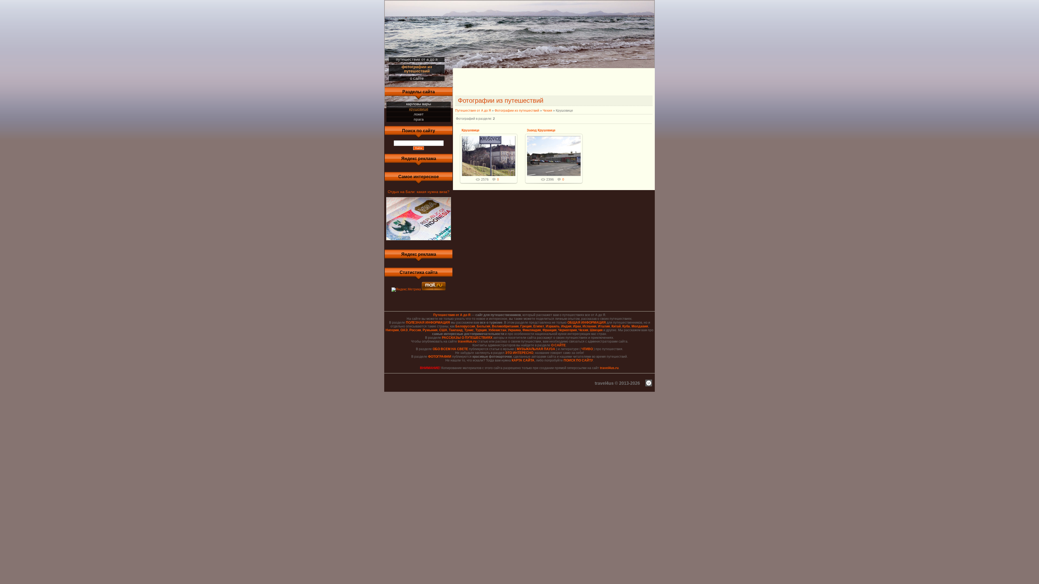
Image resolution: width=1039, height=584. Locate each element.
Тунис (469, 330)
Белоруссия (465, 326)
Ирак (577, 326)
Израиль (553, 326)
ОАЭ (404, 330)
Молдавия (640, 326)
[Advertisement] (553, 82)
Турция (481, 330)
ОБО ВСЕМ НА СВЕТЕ (450, 349)
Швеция (596, 330)
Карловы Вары (418, 104)
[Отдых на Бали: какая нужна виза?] (418, 241)
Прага (419, 119)
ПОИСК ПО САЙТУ (578, 360)
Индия (566, 326)
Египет (538, 326)
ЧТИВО (587, 349)
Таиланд (456, 330)
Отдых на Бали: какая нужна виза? (418, 192)
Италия (604, 326)
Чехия (547, 110)
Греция (526, 326)
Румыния (430, 330)
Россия (415, 330)
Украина (514, 330)
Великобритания (505, 326)
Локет (418, 114)
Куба (626, 326)
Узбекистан (497, 330)
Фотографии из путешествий (517, 110)
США (443, 330)
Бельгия (483, 326)
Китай (616, 326)
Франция (549, 330)
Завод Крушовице (541, 130)
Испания (589, 326)
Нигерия (392, 330)
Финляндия (531, 330)
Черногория (567, 330)
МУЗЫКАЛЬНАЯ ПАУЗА (536, 349)
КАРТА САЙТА (523, 360)
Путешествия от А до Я (473, 110)
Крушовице (418, 109)
